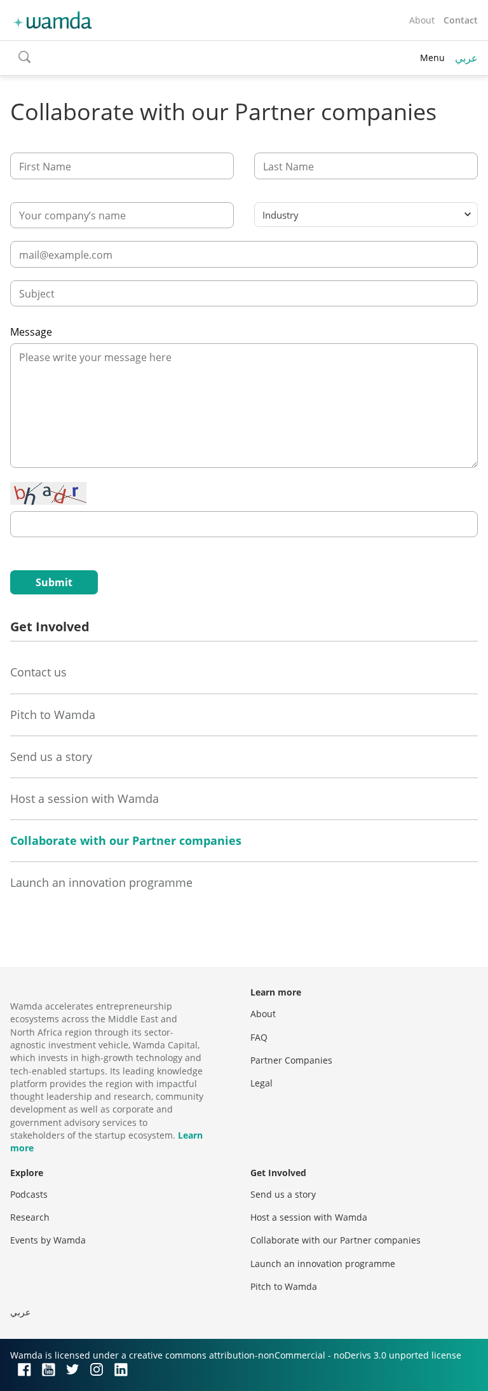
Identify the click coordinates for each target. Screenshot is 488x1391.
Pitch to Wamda (52, 714)
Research (30, 1217)
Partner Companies (291, 1060)
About (422, 20)
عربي (466, 58)
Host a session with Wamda (84, 798)
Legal (261, 1083)
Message (31, 332)
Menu (432, 57)
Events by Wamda (48, 1240)
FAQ (259, 1037)
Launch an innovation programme (101, 882)
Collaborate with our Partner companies (125, 840)
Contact (461, 20)
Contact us (38, 672)
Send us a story (51, 756)
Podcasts (29, 1194)
